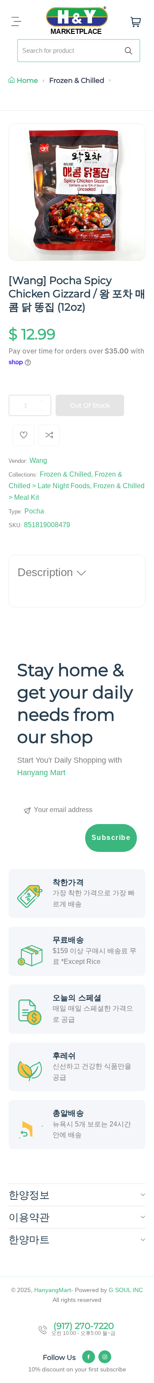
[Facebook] (88, 1356)
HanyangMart (52, 1289)
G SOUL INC (126, 1289)
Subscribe (111, 837)
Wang (38, 460)
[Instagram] (104, 1356)
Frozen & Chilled (76, 80)
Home (27, 80)
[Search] (130, 50)
